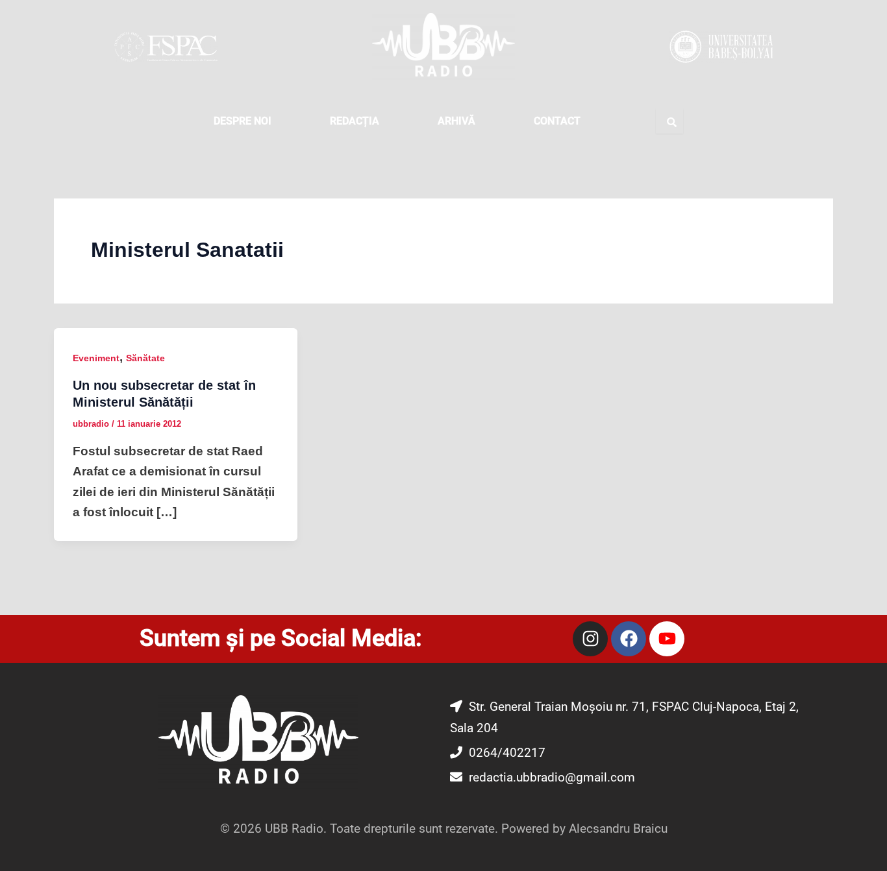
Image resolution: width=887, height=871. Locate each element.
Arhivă (456, 121)
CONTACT (557, 121)
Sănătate (145, 358)
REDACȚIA (354, 121)
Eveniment (96, 358)
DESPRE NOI (242, 121)
